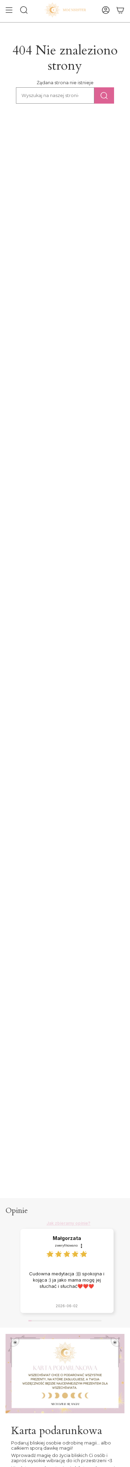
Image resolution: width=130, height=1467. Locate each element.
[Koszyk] (120, 10)
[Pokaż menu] (9, 10)
